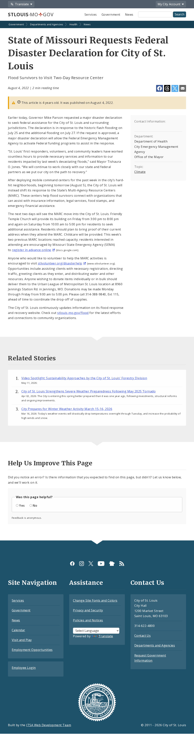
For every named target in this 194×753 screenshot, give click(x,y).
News (129, 14)
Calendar (18, 630)
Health (73, 24)
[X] (90, 563)
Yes (22, 505)
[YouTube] (101, 563)
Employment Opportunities (32, 650)
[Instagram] (81, 563)
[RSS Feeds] (121, 563)
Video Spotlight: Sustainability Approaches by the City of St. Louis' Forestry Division (84, 378)
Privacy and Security (88, 610)
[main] (97, 281)
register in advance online (31, 250)
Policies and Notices (88, 620)
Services (90, 14)
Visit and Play (22, 640)
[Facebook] (72, 563)
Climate (140, 172)
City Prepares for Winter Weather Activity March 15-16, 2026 (66, 409)
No (35, 505)
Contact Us (142, 636)
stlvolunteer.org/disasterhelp (60, 263)
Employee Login (24, 668)
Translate (106, 636)
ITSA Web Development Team (48, 725)
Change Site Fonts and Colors (95, 600)
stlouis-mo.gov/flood (73, 313)
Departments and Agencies (46, 24)
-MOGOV (30, 14)
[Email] (182, 88)
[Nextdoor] (112, 563)
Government (111, 14)
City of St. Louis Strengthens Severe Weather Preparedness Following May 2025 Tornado (88, 391)
